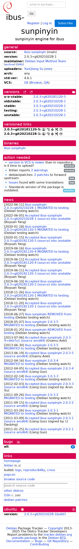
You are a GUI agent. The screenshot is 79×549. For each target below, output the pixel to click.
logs (18, 470)
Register (33, 23)
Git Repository (58, 541)
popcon (9, 474)
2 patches (41, 175)
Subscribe (65, 23)
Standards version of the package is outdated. (39, 189)
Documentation (18, 541)
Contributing (39, 544)
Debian (11, 528)
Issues (13, 182)
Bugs (38, 541)
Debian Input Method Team (45, 61)
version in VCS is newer (26, 162)
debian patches (15, 500)
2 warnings (39, 170)
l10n (7, 495)
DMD (20, 64)
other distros (13, 490)
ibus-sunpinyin (35, 52)
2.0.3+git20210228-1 (49, 101)
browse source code (19, 479)
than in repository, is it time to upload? (39, 164)
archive (9, 64)
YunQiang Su (33, 69)
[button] (6, 162)
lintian (8, 465)
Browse (36, 82)
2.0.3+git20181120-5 (49, 97)
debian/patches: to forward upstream (39, 176)
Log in (47, 23)
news (9, 199)
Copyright (55, 528)
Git (26, 82)
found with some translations (41, 182)
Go (32, 13)
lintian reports (41, 170)
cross (51, 470)
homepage (12, 461)
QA (46, 82)
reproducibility (34, 470)
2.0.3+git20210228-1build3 (45, 514)
